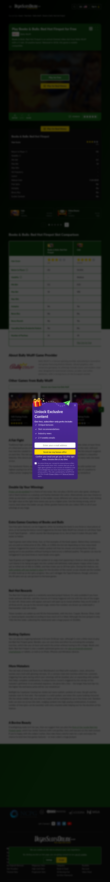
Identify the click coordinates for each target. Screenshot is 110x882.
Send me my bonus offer (55, 451)
